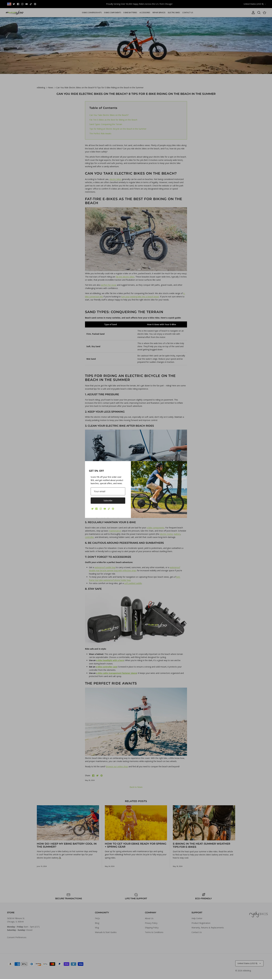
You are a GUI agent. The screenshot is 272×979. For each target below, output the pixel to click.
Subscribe (108, 500)
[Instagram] (101, 509)
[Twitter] (92, 509)
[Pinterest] (113, 509)
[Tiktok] (109, 509)
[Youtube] (105, 509)
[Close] (183, 465)
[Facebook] (96, 509)
